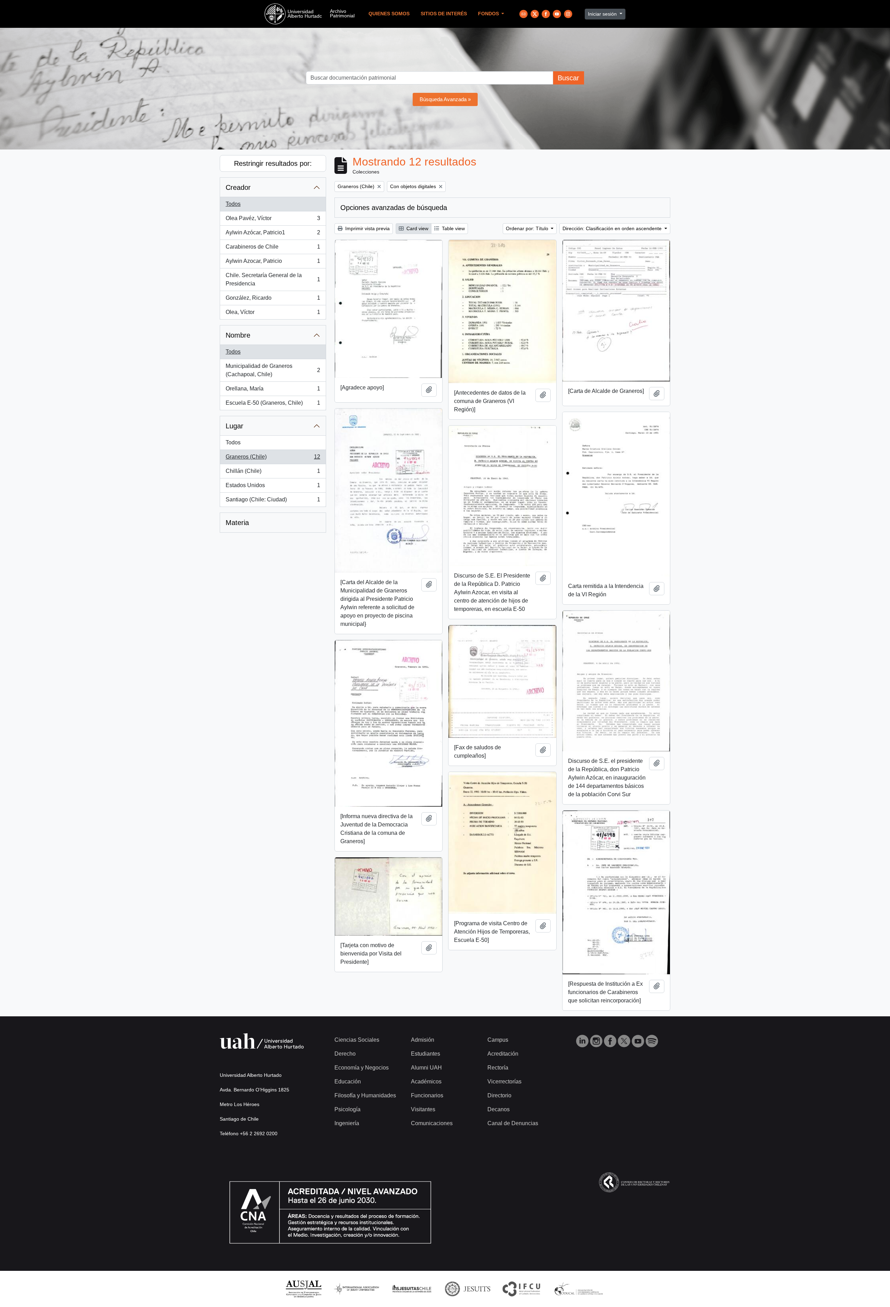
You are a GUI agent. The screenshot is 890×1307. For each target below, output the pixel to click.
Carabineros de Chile (272, 249)
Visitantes (423, 1109)
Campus (497, 1040)
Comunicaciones (432, 1123)
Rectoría (497, 1068)
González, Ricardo (272, 300)
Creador (238, 187)
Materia (237, 522)
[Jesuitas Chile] (412, 1288)
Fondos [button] (489, 13)
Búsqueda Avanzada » (445, 99)
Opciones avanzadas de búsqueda (393, 207)
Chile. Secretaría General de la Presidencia (272, 279)
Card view (416, 228)
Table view (452, 228)
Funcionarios (427, 1095)
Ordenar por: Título (528, 228)
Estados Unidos (272, 487)
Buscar (568, 78)
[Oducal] (580, 1288)
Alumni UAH (426, 1068)
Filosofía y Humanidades (365, 1095)
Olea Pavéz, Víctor (272, 220)
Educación (347, 1081)
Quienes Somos (389, 13)
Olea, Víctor (272, 314)
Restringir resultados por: (273, 163)
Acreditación (502, 1054)
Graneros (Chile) (272, 459)
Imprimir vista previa (367, 228)
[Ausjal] (303, 1288)
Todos (233, 204)
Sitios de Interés (444, 13)
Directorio (499, 1095)
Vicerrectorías (504, 1081)
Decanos (498, 1109)
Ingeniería (346, 1123)
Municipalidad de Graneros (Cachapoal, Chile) (272, 370)
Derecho (345, 1054)
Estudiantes (425, 1054)
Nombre (238, 335)
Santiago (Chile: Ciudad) (272, 502)
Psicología (347, 1109)
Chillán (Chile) (272, 473)
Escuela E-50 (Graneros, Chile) (272, 405)
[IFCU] (521, 1288)
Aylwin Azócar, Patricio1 (272, 234)
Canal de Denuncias (512, 1123)
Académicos (426, 1081)
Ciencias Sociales (356, 1040)
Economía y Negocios (361, 1068)
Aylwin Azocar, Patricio (272, 263)
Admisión (422, 1040)
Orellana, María (272, 391)
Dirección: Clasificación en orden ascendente (613, 228)
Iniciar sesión (603, 14)
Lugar (234, 426)
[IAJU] (356, 1288)
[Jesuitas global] (467, 1288)
